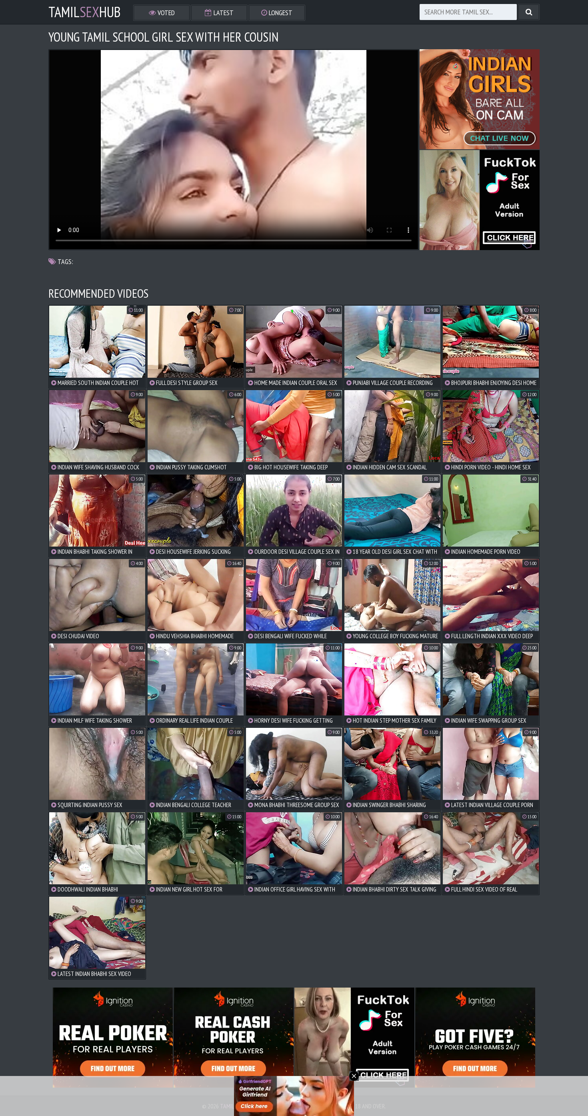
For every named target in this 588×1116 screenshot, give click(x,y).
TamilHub (84, 12)
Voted (165, 12)
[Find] (529, 12)
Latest (223, 12)
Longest (279, 12)
